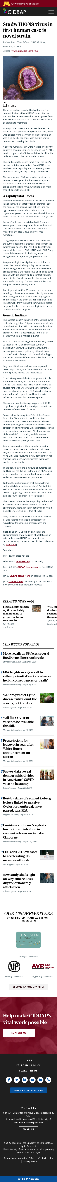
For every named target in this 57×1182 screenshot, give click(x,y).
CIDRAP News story (27, 567)
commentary (23, 561)
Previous (29, 601)
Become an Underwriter (29, 986)
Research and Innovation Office (19, 1158)
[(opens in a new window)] (21, 4)
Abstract (11, 544)
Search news (28, 1070)
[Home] (14, 11)
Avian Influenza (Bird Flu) (24, 50)
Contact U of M (46, 1158)
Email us (28, 1129)
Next (32, 601)
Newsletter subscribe (28, 1090)
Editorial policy (28, 1065)
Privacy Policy (30, 1161)
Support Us (18, 1032)
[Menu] (51, 12)
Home (28, 1059)
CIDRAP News (16, 581)
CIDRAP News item (20, 575)
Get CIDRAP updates (28, 1178)
